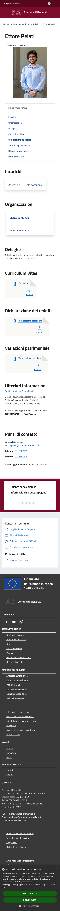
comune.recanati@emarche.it (20, 813)
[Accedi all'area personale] (49, 3)
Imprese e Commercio (16, 689)
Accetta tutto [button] (30, 893)
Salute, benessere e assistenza (20, 730)
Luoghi (9, 770)
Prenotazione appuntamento (19, 833)
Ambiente (11, 725)
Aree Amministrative (16, 639)
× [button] (57, 868)
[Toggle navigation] (5, 12)
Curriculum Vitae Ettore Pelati (19, 391)
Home (6, 24)
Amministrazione (21, 24)
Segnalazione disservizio (17, 838)
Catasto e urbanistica (16, 693)
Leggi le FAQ (12, 842)
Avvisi (9, 757)
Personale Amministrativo (18, 657)
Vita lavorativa (13, 684)
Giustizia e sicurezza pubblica (20, 716)
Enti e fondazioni (14, 648)
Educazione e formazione (18, 712)
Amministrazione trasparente (20, 860)
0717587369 (21, 451)
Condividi (10, 45)
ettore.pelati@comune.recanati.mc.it (22, 445)
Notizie (9, 748)
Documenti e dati (14, 662)
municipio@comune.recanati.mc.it (24, 817)
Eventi (9, 774)
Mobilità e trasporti (15, 698)
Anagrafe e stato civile (17, 675)
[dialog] (30, 888)
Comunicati (11, 753)
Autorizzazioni (13, 734)
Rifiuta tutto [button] (30, 900)
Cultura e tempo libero (17, 680)
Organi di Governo (15, 635)
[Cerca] (54, 12)
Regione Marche (12, 3)
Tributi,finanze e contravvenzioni (22, 721)
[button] (30, 906)
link (3, 887)
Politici (36, 24)
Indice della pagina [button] (17, 108)
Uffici (8, 644)
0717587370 (21, 456)
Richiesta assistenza (16, 847)
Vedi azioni (24, 45)
